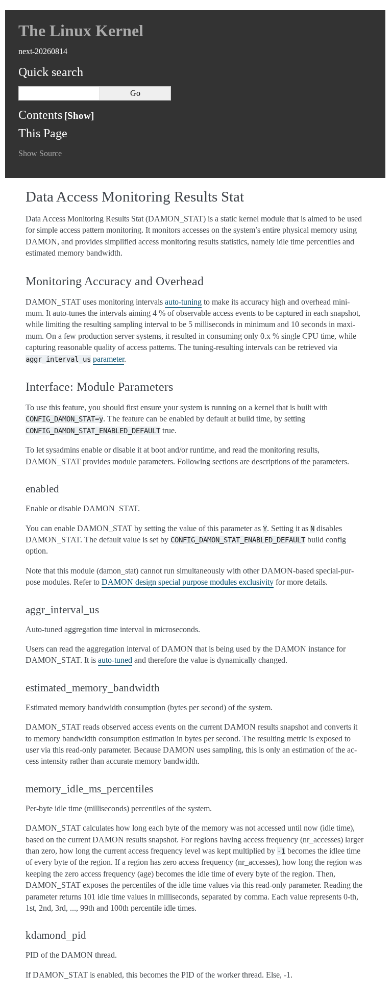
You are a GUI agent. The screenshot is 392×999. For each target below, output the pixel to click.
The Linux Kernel (80, 30)
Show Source (40, 153)
